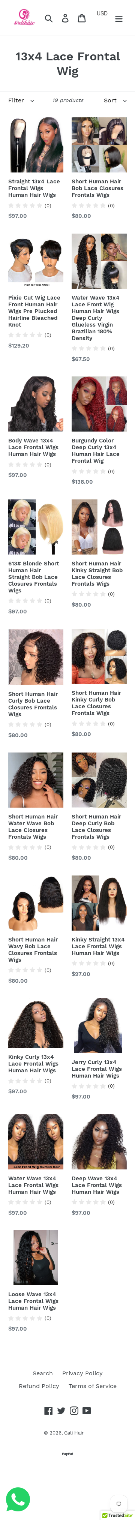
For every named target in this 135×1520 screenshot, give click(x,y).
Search (43, 1373)
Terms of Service (93, 1386)
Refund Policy (39, 1386)
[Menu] (119, 17)
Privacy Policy (82, 1373)
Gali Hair (74, 1433)
